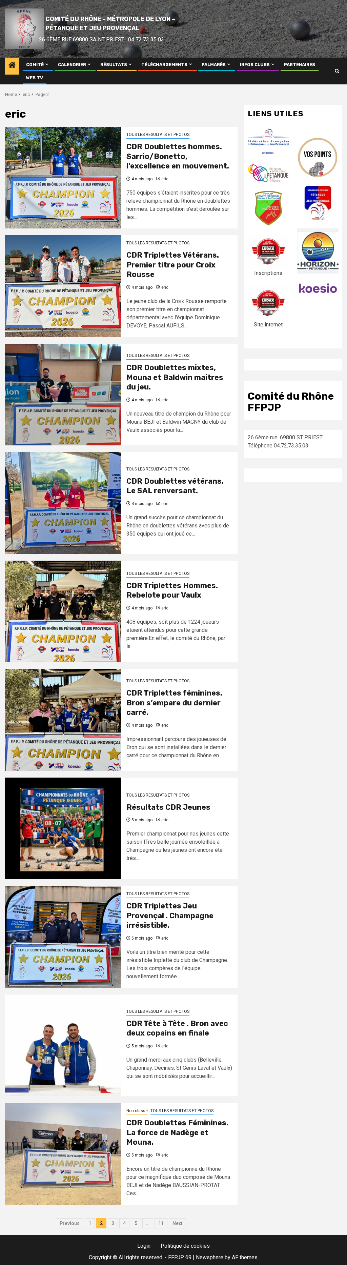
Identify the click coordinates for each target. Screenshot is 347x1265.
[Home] (12, 66)
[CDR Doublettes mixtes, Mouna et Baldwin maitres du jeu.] (63, 394)
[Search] (337, 71)
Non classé (137, 1110)
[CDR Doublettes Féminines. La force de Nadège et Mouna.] (63, 1154)
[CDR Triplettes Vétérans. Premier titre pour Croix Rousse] (63, 286)
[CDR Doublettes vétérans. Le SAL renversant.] (63, 503)
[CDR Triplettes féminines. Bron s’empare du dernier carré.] (63, 720)
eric (164, 179)
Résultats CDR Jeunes (168, 807)
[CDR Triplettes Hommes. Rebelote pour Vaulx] (63, 611)
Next (177, 1223)
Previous (70, 1223)
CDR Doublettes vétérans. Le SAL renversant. (175, 486)
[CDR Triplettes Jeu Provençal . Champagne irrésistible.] (63, 937)
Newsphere (209, 1257)
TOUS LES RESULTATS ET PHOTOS (157, 134)
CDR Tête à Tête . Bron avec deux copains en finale (177, 1028)
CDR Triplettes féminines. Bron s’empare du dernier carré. (174, 702)
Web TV (34, 77)
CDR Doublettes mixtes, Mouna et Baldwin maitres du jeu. (174, 377)
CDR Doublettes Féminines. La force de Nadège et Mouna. (177, 1132)
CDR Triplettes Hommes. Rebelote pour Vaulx (172, 590)
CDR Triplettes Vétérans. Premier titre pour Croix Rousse (172, 264)
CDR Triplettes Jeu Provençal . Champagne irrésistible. (169, 915)
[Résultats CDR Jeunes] (63, 828)
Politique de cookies (185, 1246)
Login (143, 1246)
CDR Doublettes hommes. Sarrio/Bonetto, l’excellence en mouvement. (177, 156)
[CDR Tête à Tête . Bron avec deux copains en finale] (63, 1045)
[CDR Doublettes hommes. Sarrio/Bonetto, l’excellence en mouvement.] (63, 177)
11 (161, 1223)
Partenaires (299, 64)
